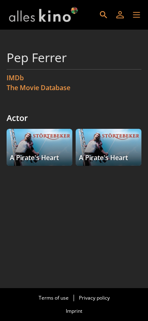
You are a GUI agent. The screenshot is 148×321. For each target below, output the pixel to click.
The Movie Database (38, 87)
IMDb (15, 77)
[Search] (103, 15)
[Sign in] (120, 15)
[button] (136, 15)
